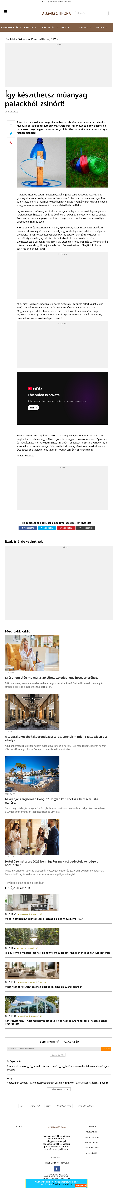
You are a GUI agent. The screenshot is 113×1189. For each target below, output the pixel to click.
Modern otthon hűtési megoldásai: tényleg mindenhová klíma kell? (44, 918)
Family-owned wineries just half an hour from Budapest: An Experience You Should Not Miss (57, 952)
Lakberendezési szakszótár (59, 1042)
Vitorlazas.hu (91, 1126)
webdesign (63, 1175)
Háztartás (48, 27)
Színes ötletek (64, 1106)
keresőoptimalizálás (52, 1177)
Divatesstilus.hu (91, 1142)
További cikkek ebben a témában (24, 882)
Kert (63, 27)
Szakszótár (58, 1055)
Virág (10, 1078)
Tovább (11, 1069)
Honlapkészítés (52, 1175)
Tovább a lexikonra (59, 1089)
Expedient (65, 1177)
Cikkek (21, 39)
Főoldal (10, 39)
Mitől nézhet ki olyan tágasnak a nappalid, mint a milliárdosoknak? (43, 986)
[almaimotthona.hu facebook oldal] (57, 1168)
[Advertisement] (59, 66)
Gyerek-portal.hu (92, 1148)
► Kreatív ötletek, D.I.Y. (42, 39)
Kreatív (28, 27)
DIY (21, 1106)
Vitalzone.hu (91, 1132)
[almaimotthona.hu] (56, 13)
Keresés (106, 1049)
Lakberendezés (9, 27)
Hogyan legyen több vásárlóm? (56, 1163)
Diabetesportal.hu (91, 1137)
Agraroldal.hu (92, 1153)
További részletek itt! (63, 1184)
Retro (100, 27)
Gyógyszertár (15, 1061)
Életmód (83, 27)
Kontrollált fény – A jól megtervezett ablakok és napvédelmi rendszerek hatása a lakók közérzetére (56, 1022)
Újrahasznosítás (85, 1106)
